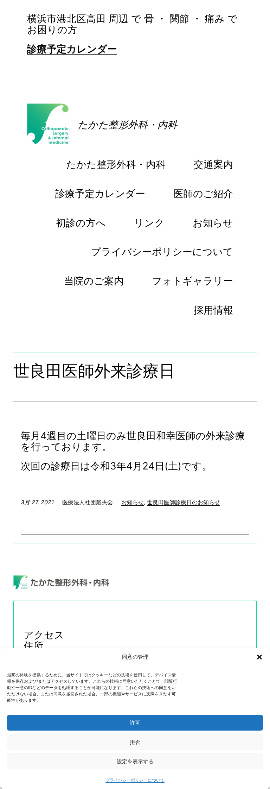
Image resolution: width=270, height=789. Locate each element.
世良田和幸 (151, 436)
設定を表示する (135, 761)
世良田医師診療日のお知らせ (183, 502)
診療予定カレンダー (72, 49)
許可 (135, 723)
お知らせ (132, 502)
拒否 (135, 742)
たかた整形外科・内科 (127, 125)
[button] (259, 657)
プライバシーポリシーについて (135, 780)
